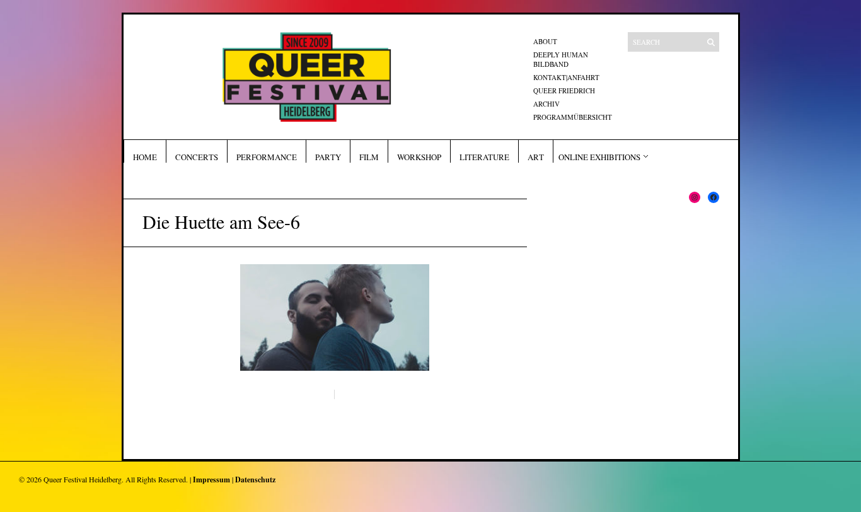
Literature (484, 157)
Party (328, 157)
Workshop (419, 157)
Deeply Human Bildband (560, 59)
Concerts (196, 157)
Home (145, 157)
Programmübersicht (572, 117)
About (545, 41)
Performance (266, 157)
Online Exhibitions (599, 157)
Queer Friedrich (564, 90)
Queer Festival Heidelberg (82, 479)
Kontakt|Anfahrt (566, 77)
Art (536, 157)
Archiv (546, 103)
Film (369, 157)
